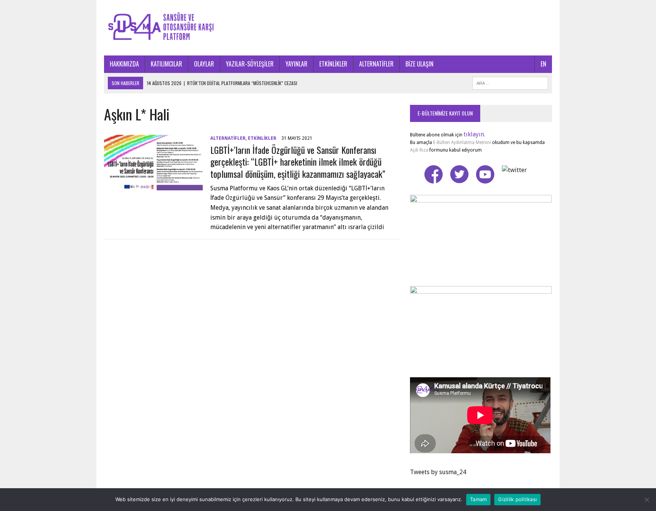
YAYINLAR (296, 63)
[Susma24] (328, 28)
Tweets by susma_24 (438, 472)
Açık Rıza (419, 150)
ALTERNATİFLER (376, 63)
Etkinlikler (262, 138)
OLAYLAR (204, 63)
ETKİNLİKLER (333, 63)
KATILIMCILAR (166, 63)
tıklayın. (474, 134)
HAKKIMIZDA (124, 63)
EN (543, 63)
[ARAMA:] (510, 82)
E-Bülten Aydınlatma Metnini (462, 142)
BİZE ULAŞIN (419, 63)
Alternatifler (228, 138)
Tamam (478, 499)
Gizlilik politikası (517, 499)
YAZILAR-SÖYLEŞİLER (250, 63)
